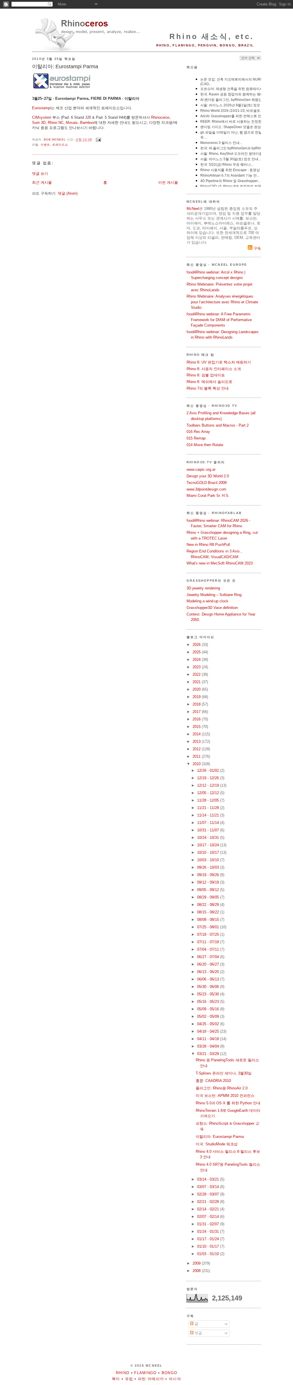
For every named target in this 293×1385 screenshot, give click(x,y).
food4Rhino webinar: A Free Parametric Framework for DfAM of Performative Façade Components (219, 319)
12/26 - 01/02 (208, 770)
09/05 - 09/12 (208, 890)
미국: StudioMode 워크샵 (216, 1144)
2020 (197, 689)
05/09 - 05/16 (208, 1009)
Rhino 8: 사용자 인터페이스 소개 (214, 369)
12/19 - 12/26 (208, 778)
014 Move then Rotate (205, 445)
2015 (197, 726)
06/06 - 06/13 (208, 979)
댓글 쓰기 (40, 173)
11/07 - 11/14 (208, 823)
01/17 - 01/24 (208, 1239)
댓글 (197, 1333)
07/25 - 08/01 (208, 927)
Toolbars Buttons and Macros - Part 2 (218, 425)
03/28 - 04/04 (208, 1046)
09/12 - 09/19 (208, 882)
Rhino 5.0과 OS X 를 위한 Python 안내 (228, 1103)
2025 (197, 652)
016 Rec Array (198, 431)
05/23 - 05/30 (208, 994)
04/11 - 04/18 (208, 1039)
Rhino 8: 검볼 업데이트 (206, 375)
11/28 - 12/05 (208, 800)
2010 (197, 764)
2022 (197, 674)
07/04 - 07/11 (208, 949)
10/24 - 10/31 (208, 837)
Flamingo (145, 1373)
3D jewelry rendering (203, 588)
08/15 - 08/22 (208, 912)
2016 (197, 719)
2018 (197, 704)
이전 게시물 (168, 182)
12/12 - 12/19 (208, 785)
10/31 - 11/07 (208, 830)
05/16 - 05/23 (208, 1001)
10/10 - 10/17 (208, 852)
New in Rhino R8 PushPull (208, 544)
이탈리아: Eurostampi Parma (220, 1136)
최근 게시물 (42, 182)
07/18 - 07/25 (208, 934)
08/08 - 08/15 (208, 919)
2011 (197, 756)
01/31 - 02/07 (208, 1224)
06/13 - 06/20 (208, 972)
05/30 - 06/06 (208, 986)
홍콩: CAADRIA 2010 (213, 1081)
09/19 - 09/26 (208, 875)
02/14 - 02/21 (208, 1209)
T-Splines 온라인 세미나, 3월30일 (224, 1073)
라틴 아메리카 (151, 1379)
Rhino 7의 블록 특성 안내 (208, 388)
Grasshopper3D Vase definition (212, 607)
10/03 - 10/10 (208, 860)
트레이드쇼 (60, 144)
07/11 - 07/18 (208, 942)
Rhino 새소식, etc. (211, 36)
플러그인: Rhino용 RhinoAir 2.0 (222, 1088)
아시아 (175, 1379)
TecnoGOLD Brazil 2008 (207, 482)
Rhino (123, 1373)
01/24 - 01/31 (208, 1231)
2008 (197, 1271)
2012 (197, 749)
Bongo (169, 1373)
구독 (256, 248)
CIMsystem (41, 117)
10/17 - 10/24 (208, 845)
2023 (197, 667)
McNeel (193, 208)
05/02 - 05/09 (208, 1016)
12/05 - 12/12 (208, 793)
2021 (197, 682)
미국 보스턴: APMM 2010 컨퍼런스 (225, 1095)
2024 (197, 659)
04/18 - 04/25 (208, 1031)
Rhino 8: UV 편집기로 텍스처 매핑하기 (219, 362)
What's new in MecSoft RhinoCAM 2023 (220, 563)
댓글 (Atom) (68, 193)
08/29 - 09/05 (208, 897)
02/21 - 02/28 (208, 1202)
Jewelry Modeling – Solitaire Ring (214, 595)
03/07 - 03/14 (208, 1187)
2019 (197, 697)
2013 (197, 741)
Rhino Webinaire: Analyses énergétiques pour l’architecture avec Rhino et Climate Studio (222, 302)
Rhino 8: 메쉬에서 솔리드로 (209, 382)
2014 (197, 734)
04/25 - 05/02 (208, 1024)
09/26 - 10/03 (208, 867)
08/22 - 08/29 (208, 905)
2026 (197, 644)
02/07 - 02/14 (208, 1216)
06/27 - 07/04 (208, 957)
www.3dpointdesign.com (206, 489)
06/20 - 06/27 (208, 964)
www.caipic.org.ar (201, 469)
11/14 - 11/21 (208, 815)
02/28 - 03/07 (208, 1194)
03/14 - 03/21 (208, 1179)
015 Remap (196, 438)
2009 (197, 1263)
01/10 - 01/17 (208, 1246)
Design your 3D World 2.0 (208, 476)
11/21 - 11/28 (208, 808)
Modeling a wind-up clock (207, 601)
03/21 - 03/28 (208, 1054)
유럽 (129, 1379)
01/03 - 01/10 (208, 1254)
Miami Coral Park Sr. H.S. (208, 495)
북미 (116, 1379)
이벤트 (45, 144)
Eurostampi (41, 108)
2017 (197, 712)
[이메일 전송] (98, 139)
